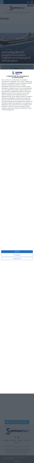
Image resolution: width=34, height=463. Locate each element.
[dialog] (17, 231)
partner (10, 79)
